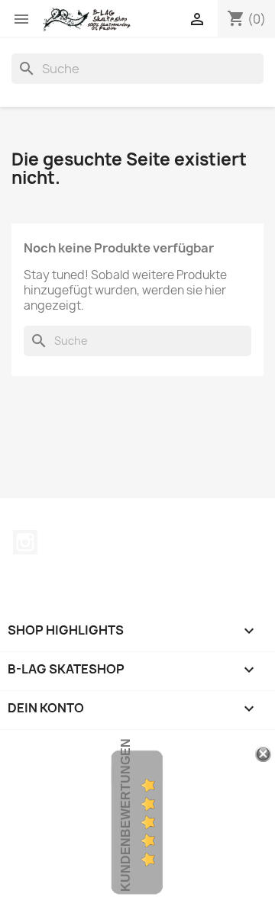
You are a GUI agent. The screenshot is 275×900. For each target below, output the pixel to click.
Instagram (25, 542)
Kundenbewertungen (125, 815)
